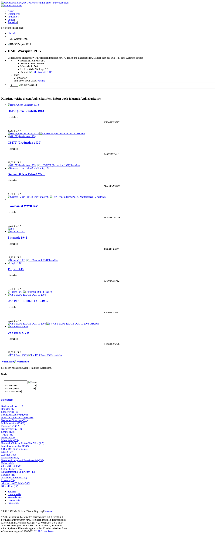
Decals (7, 451)
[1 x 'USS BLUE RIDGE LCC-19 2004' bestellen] (72, 323)
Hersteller (25, 60)
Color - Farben (12, 469)
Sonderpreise (10, 411)
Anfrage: (24, 72)
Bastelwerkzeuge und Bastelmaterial (22, 460)
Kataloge (8, 474)
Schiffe (7, 431)
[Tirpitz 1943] (15, 263)
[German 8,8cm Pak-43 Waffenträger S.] (28, 168)
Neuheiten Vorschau (14, 420)
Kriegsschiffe (11, 429)
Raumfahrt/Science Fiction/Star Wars (22, 443)
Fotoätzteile (10, 457)
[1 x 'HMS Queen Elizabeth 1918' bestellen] (62, 133)
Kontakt (12, 491)
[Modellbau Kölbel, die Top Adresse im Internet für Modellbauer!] (35, 2)
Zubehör (9, 454)
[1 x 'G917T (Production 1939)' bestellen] (58, 165)
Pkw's (8, 437)
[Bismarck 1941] (16, 231)
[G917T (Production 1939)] (22, 136)
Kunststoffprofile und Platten (18, 471)
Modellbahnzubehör (15, 446)
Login (11, 19)
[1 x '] (11, 228)
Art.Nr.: (24, 63)
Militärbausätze (13, 423)
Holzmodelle (7, 463)
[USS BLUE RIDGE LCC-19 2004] (27, 294)
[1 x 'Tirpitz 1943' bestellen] (37, 292)
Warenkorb (13, 13)
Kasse (11, 11)
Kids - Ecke (9, 486)
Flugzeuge (10, 426)
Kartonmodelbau (12, 406)
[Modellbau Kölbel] (11, 5)
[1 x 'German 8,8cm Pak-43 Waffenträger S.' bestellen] (78, 197)
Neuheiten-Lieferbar (14, 414)
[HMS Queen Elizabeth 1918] (23, 104)
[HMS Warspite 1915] (40, 72)
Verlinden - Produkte (14, 477)
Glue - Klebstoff (11, 466)
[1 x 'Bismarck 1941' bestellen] (42, 260)
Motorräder (10, 440)
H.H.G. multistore (44, 531)
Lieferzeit (25, 69)
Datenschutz (14, 500)
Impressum (13, 503)
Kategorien (7, 399)
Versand (41, 80)
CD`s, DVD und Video (14, 449)
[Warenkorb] (21, 361)
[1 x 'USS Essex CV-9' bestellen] (45, 355)
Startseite (12, 22)
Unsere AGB (14, 494)
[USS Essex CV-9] (18, 326)
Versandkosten (15, 497)
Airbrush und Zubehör (15, 483)
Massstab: (25, 66)
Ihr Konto (12, 16)
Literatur (8, 480)
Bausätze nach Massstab (17, 417)
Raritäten (8, 409)
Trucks (7, 434)
